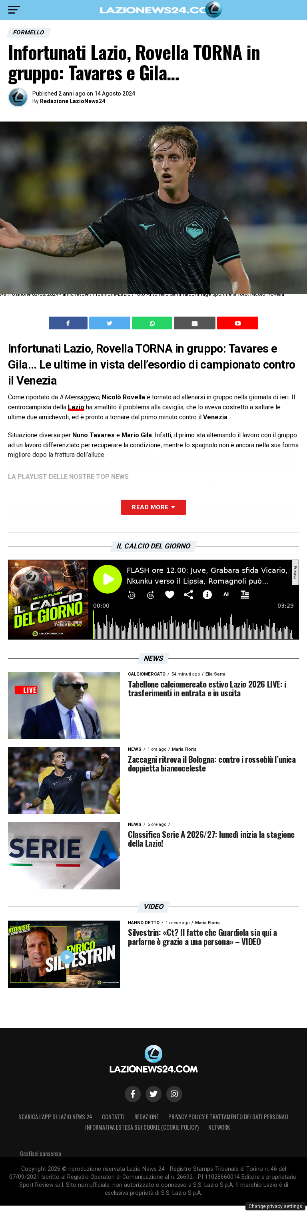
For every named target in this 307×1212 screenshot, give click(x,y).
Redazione (146, 1116)
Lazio (76, 407)
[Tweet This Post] (110, 323)
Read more (150, 507)
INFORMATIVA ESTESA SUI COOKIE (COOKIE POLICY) (142, 1127)
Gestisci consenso (40, 1153)
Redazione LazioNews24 (72, 101)
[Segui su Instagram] (174, 1094)
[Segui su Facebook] (133, 1094)
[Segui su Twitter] (153, 1094)
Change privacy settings (275, 1206)
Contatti (113, 1116)
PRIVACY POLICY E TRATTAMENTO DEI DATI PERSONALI (228, 1116)
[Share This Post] (153, 323)
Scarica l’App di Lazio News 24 (55, 1116)
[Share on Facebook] (69, 323)
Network (219, 1127)
